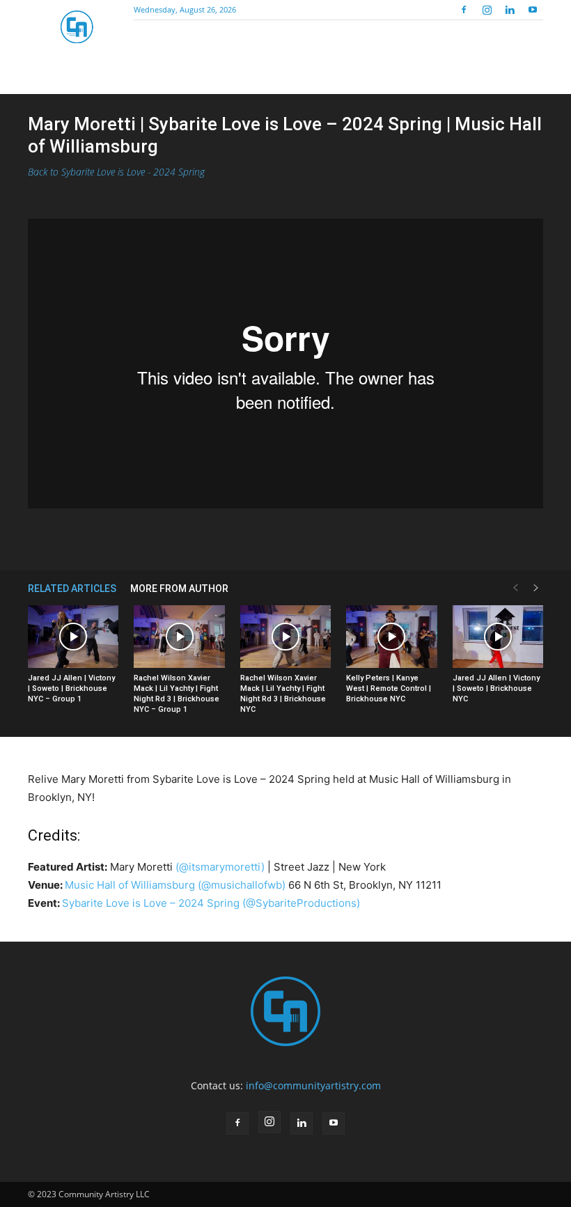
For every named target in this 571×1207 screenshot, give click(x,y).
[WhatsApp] (269, 537)
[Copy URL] (301, 537)
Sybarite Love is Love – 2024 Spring (151, 903)
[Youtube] (532, 10)
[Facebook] (463, 10)
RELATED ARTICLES (72, 588)
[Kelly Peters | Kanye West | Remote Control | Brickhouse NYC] (391, 636)
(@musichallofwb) (242, 884)
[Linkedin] (509, 10)
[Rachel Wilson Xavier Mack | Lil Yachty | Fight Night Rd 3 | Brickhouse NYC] (285, 636)
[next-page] (536, 588)
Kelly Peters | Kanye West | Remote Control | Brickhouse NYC (388, 688)
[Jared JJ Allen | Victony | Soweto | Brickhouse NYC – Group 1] (73, 636)
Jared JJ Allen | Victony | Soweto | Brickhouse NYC (496, 688)
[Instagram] (486, 10)
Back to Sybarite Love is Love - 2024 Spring (116, 171)
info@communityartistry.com (313, 1085)
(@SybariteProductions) (301, 903)
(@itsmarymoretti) (220, 866)
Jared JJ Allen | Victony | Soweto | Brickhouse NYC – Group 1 (71, 688)
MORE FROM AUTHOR (179, 588)
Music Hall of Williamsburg (130, 884)
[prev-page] (515, 588)
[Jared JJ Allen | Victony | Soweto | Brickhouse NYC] (498, 636)
